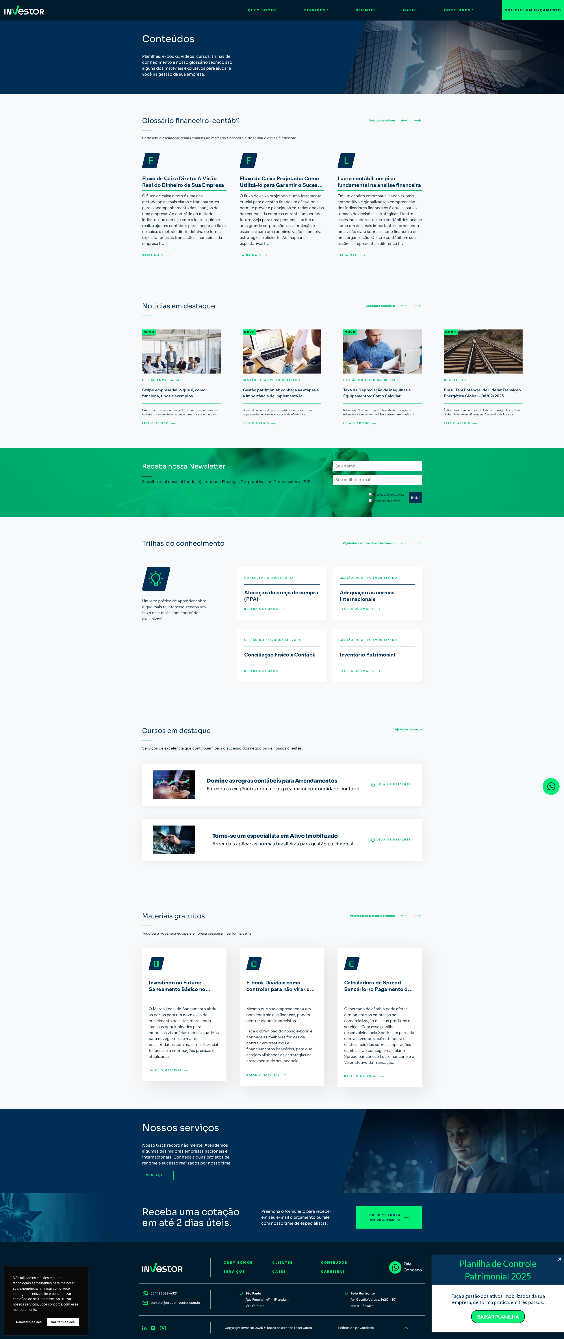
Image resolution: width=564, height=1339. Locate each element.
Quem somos (262, 10)
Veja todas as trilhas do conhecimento (369, 543)
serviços (234, 1272)
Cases (410, 10)
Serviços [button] (315, 10)
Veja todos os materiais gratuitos (372, 915)
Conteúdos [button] (457, 10)
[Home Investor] (24, 10)
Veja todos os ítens (382, 120)
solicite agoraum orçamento (385, 1217)
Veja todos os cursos (407, 729)
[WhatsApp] (551, 786)
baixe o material (165, 1070)
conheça (155, 1175)
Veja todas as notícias (380, 305)
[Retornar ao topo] (405, 1327)
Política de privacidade (356, 1328)
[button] (404, 120)
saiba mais (152, 255)
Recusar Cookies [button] (29, 1322)
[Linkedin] (144, 1327)
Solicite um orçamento (533, 10)
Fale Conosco (413, 1267)
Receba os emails (261, 608)
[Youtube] (163, 1327)
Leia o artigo (155, 423)
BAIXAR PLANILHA (498, 1317)
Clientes (366, 10)
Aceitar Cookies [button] (63, 1322)
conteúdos (334, 1263)
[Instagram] (153, 1327)
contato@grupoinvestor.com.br (175, 1303)
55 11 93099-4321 (163, 1293)
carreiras (333, 1272)
